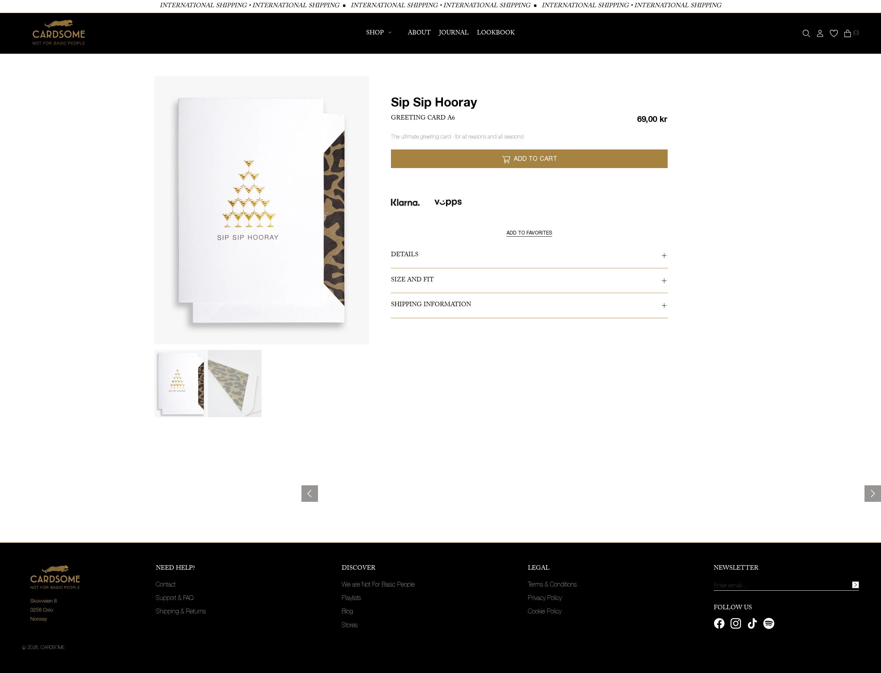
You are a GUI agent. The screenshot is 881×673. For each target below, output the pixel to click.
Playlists (351, 599)
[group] (181, 383)
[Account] (820, 33)
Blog (347, 612)
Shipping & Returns (181, 612)
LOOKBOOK (496, 33)
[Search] (806, 33)
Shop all (44, 503)
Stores (350, 626)
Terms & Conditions (552, 585)
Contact (166, 585)
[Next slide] (872, 493)
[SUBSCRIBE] (855, 584)
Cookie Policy (544, 612)
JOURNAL (454, 33)
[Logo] (59, 33)
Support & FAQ (174, 599)
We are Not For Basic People (378, 585)
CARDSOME (52, 647)
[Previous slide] (309, 493)
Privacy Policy (545, 599)
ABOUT (419, 33)
